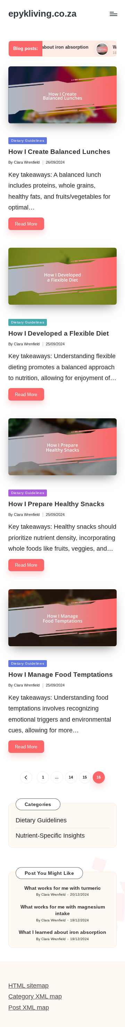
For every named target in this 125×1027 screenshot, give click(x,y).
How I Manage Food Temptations (60, 674)
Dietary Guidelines (27, 140)
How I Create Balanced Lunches (59, 151)
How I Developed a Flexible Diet (58, 333)
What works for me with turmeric (62, 888)
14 (71, 777)
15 (85, 777)
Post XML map (28, 1007)
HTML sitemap (28, 985)
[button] (26, 777)
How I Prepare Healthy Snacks (56, 504)
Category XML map (35, 996)
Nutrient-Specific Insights (50, 835)
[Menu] (113, 14)
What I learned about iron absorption (62, 932)
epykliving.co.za (42, 14)
